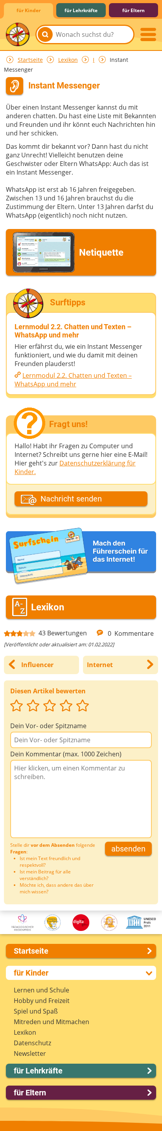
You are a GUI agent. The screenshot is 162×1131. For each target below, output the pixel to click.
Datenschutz (32, 1043)
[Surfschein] (81, 556)
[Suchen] (45, 34)
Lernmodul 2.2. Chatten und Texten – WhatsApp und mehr (73, 379)
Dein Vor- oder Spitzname (48, 726)
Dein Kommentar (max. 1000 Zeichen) (66, 754)
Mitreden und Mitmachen (51, 1021)
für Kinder (28, 10)
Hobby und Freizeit (42, 1000)
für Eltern (133, 10)
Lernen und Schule (41, 990)
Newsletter (30, 1053)
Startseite (30, 59)
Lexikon (68, 59)
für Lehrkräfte (81, 10)
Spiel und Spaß (36, 1011)
